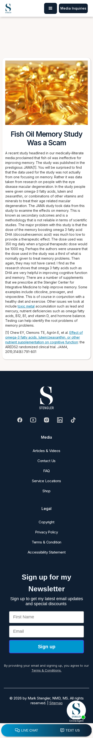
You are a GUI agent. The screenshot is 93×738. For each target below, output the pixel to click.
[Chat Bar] (46, 730)
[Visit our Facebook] (20, 420)
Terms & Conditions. (46, 670)
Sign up (46, 646)
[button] (50, 8)
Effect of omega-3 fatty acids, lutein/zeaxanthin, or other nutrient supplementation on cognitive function (44, 337)
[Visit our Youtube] (33, 420)
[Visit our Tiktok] (73, 420)
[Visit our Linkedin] (60, 420)
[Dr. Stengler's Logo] (46, 397)
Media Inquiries (73, 8)
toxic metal (26, 306)
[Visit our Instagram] (46, 420)
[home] (8, 8)
